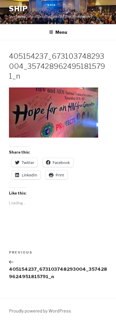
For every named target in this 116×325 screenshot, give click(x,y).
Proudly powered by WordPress (40, 310)
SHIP (18, 8)
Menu (61, 32)
